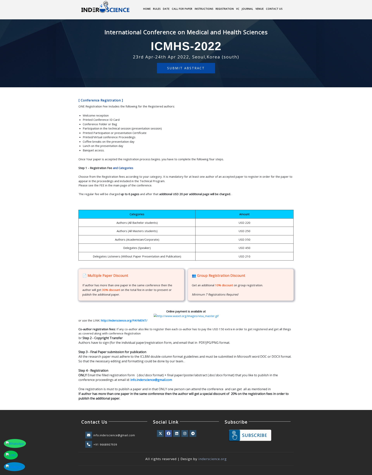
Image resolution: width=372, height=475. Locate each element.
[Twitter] (160, 433)
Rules (157, 8)
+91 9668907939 (105, 444)
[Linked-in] (177, 433)
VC (237, 8)
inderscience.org (212, 459)
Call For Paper (182, 8)
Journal (247, 8)
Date (166, 8)
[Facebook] (168, 433)
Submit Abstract (186, 68)
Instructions (204, 8)
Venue (260, 8)
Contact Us (274, 8)
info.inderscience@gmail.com (114, 435)
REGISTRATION (225, 8)
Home (147, 8)
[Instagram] (185, 433)
